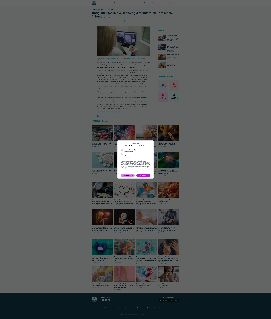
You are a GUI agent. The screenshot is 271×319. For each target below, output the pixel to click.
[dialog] (135, 159)
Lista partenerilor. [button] (146, 164)
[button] (135, 158)
